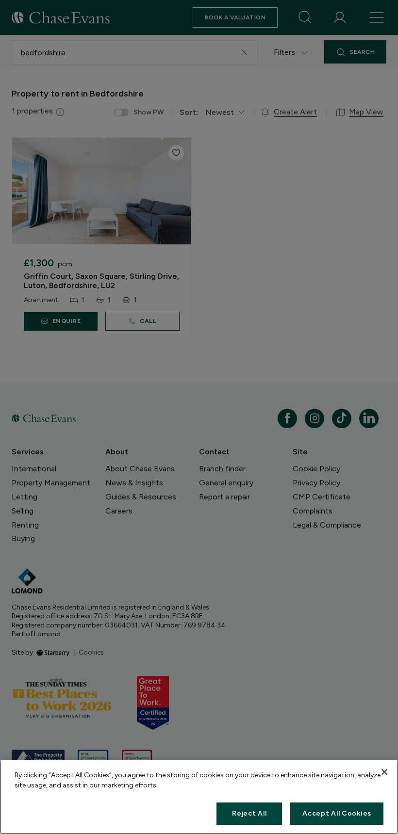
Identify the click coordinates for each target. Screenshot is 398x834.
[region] (199, 797)
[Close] (384, 772)
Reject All (249, 813)
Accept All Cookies (336, 813)
